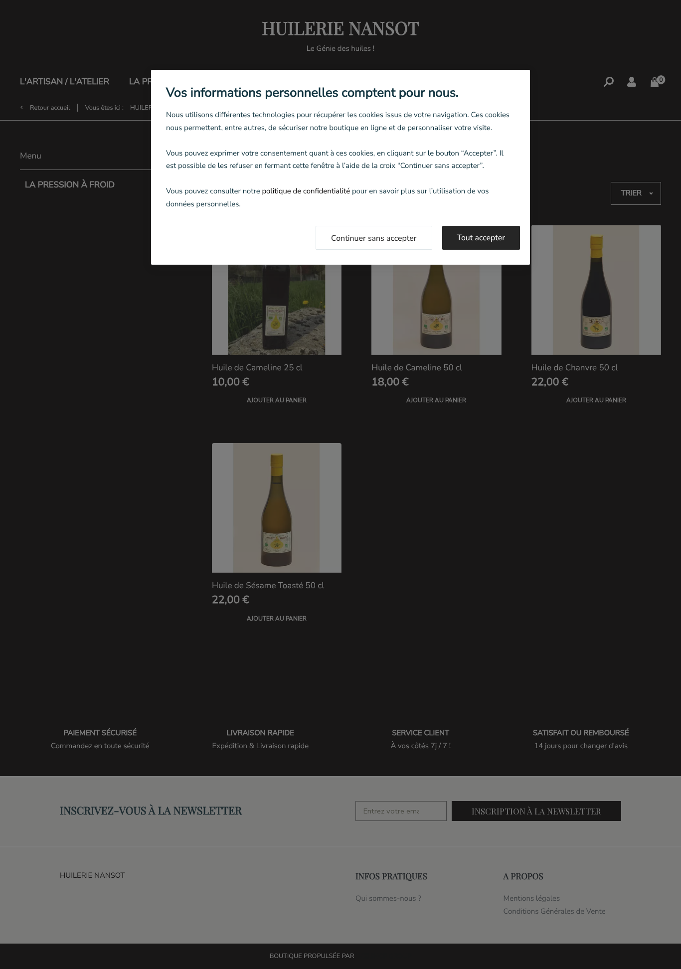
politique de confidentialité (306, 191)
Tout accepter (481, 237)
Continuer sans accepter (374, 238)
